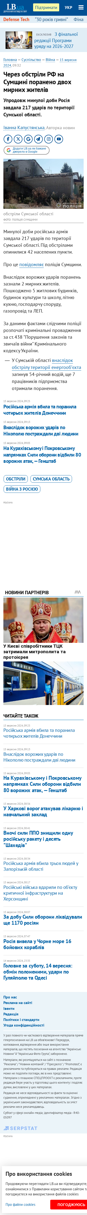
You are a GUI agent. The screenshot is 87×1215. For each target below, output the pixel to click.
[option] (43, 40)
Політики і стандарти (21, 1019)
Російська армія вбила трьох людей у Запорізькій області (40, 866)
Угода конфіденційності (23, 1025)
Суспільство (31, 59)
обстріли (15, 479)
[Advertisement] (44, 538)
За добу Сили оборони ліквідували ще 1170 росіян (42, 919)
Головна (10, 59)
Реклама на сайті (17, 1002)
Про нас (10, 997)
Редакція (10, 1014)
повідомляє (31, 264)
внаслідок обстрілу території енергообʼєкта (46, 363)
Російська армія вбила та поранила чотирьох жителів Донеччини (39, 409)
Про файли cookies (20, 1204)
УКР (68, 7)
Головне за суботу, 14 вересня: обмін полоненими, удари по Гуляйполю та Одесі (37, 971)
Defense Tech (16, 19)
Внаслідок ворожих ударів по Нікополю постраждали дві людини (40, 430)
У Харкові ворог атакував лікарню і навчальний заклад (43, 811)
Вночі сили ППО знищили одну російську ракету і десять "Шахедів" (38, 838)
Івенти (8, 1008)
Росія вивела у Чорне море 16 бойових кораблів (37, 944)
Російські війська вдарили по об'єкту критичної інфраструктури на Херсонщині (40, 893)
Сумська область (51, 479)
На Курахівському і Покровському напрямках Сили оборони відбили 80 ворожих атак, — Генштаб (42, 454)
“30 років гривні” (51, 19)
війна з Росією (22, 489)
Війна (50, 59)
